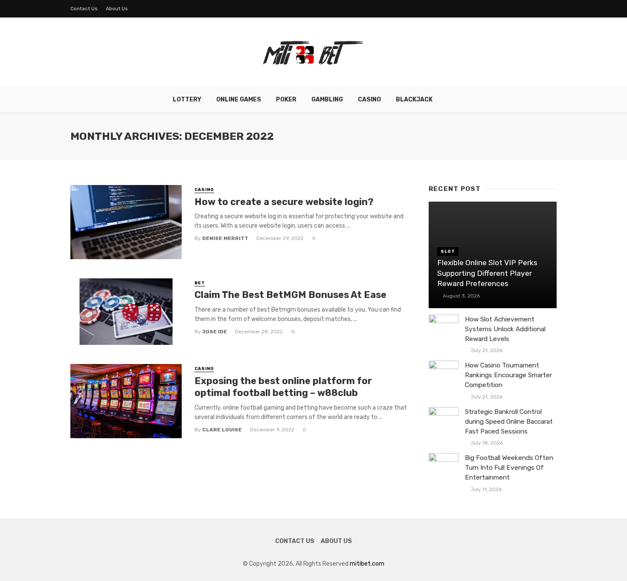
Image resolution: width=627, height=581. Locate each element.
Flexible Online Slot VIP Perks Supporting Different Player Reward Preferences (487, 273)
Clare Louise (222, 430)
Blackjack (414, 99)
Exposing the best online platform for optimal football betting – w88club (283, 387)
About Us (117, 9)
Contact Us (84, 9)
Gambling (327, 99)
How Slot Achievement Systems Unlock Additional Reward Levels (505, 329)
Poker (286, 99)
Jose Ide (214, 332)
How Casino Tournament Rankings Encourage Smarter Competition (508, 375)
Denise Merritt (225, 238)
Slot (448, 251)
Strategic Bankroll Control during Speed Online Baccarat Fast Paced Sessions (509, 421)
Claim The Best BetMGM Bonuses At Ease (290, 294)
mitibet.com (367, 563)
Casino (369, 99)
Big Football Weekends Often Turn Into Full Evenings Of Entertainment (509, 467)
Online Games (238, 99)
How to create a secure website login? (284, 202)
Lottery (187, 99)
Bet (199, 283)
